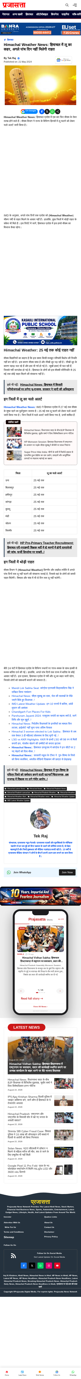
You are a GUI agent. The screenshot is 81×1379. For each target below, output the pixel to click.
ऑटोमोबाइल (42, 14)
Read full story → (32, 998)
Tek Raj (12, 58)
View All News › (40, 1007)
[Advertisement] (40, 171)
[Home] (7, 1373)
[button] (67, 5)
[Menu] (75, 5)
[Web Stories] (40, 1373)
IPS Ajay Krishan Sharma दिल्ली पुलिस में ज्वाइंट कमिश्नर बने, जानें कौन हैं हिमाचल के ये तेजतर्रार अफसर (30, 1100)
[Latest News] (22, 1373)
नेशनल (5, 14)
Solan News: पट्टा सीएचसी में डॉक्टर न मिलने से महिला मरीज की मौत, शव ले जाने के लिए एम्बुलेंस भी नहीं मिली (28, 1151)
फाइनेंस (65, 14)
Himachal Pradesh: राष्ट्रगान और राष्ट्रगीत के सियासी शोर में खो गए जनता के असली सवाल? (28, 1117)
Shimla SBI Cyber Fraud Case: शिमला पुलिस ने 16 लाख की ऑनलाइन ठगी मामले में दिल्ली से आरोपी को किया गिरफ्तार (29, 1134)
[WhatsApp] (57, 1373)
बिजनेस (55, 14)
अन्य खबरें (17, 14)
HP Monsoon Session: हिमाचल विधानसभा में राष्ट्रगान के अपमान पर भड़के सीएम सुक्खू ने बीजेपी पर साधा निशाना (48, 443)
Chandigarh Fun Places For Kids (31, 711)
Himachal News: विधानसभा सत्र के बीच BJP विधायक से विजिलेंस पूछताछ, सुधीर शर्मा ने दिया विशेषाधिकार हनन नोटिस (49, 432)
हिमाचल (29, 14)
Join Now (67, 872)
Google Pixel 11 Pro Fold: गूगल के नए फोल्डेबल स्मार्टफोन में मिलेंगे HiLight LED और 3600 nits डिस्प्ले (30, 1169)
